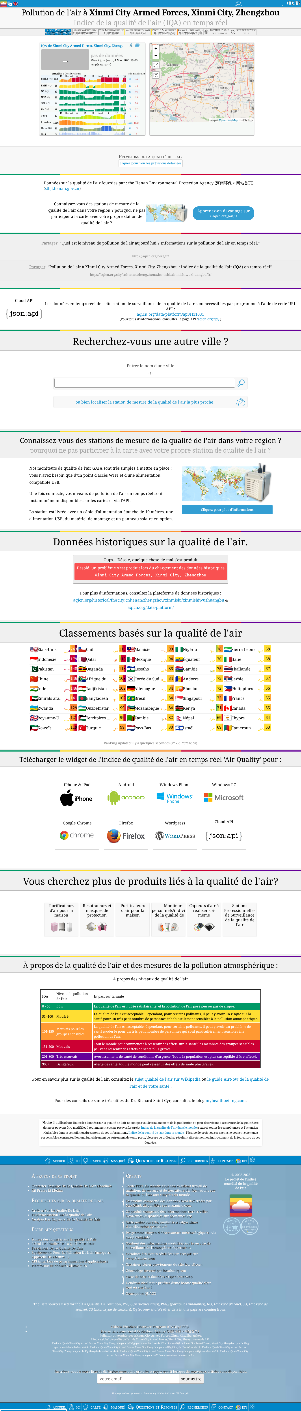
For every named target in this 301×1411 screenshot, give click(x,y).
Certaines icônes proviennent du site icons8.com (164, 1264)
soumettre (191, 1378)
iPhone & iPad (77, 784)
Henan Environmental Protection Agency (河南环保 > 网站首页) (150, 1331)
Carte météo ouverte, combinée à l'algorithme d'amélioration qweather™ (162, 1224)
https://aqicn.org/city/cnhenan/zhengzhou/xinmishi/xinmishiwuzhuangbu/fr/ (150, 274)
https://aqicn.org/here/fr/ (150, 256)
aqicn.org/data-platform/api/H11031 (170, 314)
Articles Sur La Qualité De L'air (56, 1210)
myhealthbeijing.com (226, 1100)
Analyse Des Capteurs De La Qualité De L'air (66, 1219)
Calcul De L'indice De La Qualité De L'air (63, 1243)
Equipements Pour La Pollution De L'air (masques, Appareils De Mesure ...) (71, 1254)
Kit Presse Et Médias (47, 1190)
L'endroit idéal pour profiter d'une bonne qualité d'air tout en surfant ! (168, 1285)
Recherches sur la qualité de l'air (68, 1200)
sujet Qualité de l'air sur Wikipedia (168, 1079)
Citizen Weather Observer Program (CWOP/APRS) (149, 1326)
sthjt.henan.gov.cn (62, 188)
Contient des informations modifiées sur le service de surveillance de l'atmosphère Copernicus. (168, 1245)
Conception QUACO (141, 1293)
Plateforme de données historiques (59, 1265)
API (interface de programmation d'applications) (70, 1261)
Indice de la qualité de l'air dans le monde (169, 1128)
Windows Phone (175, 784)
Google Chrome (77, 823)
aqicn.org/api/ (208, 319)
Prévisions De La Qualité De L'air (57, 1248)
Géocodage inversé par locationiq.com (156, 1270)
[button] (195, 75)
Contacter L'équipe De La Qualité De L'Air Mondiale (72, 1186)
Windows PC (224, 784)
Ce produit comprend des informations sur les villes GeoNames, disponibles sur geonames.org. (167, 1213)
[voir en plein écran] (137, 45)
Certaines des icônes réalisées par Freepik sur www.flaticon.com (162, 1256)
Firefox (126, 823)
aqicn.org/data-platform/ (151, 607)
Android (126, 784)
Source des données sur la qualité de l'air (64, 1239)
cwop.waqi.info (138, 1237)
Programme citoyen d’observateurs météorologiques (167, 1232)
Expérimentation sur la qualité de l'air (62, 1215)
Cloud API (224, 821)
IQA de (85, 45)
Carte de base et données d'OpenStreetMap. (159, 1276)
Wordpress (175, 823)
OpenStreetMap (228, 120)
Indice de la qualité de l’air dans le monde (156, 1133)
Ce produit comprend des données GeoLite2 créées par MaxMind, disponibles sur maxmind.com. (169, 1203)
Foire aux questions (52, 1229)
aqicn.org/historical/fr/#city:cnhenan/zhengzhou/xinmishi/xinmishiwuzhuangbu (148, 600)
